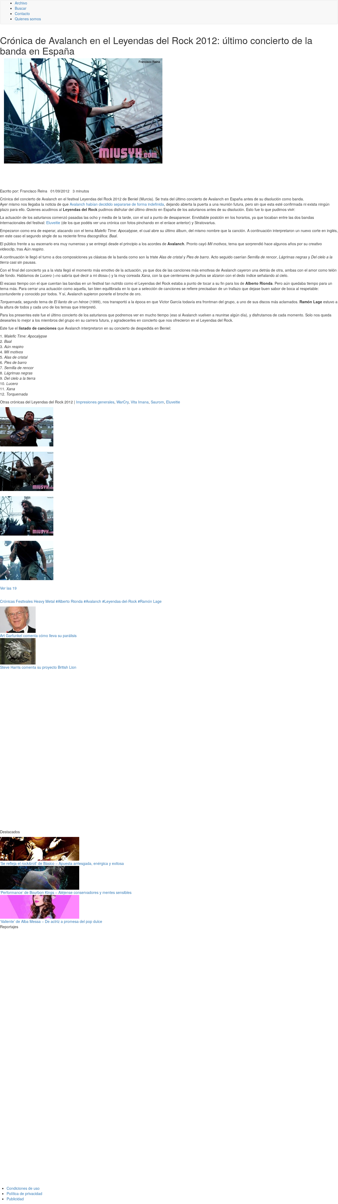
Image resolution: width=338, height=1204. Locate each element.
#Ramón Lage (150, 601)
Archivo (21, 3)
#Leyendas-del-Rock (119, 601)
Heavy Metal (44, 601)
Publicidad (15, 1198)
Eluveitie (53, 222)
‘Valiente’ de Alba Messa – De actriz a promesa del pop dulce (51, 921)
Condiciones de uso (23, 1188)
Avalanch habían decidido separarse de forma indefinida (117, 204)
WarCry (122, 401)
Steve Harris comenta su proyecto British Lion (38, 667)
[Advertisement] (129, 175)
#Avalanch (92, 601)
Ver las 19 (8, 588)
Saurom (157, 401)
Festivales (24, 601)
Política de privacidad (24, 1193)
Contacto (22, 13)
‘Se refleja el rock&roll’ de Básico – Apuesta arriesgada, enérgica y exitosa (62, 863)
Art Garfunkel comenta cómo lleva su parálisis (38, 635)
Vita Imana (140, 401)
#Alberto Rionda (69, 601)
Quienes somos (28, 18)
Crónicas (7, 601)
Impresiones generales (95, 401)
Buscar (20, 8)
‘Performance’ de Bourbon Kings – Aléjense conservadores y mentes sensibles (66, 892)
